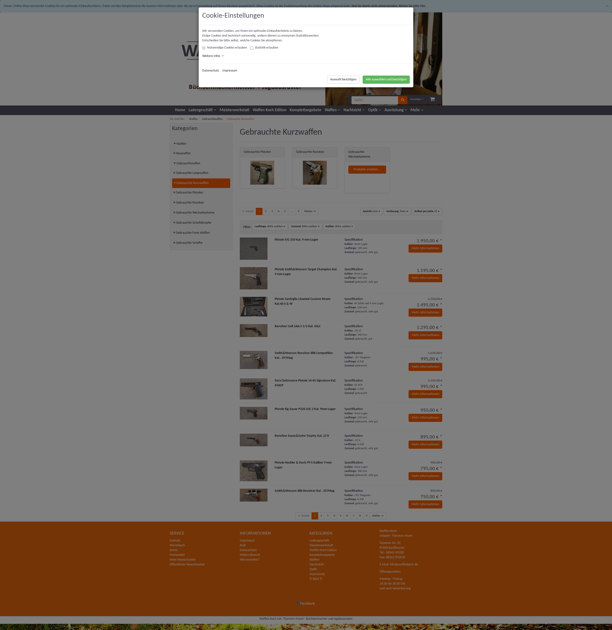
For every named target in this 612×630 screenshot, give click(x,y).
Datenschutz (210, 70)
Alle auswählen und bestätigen (386, 79)
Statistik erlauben (266, 48)
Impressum (229, 70)
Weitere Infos (212, 56)
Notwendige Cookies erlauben (227, 48)
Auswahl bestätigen (343, 79)
